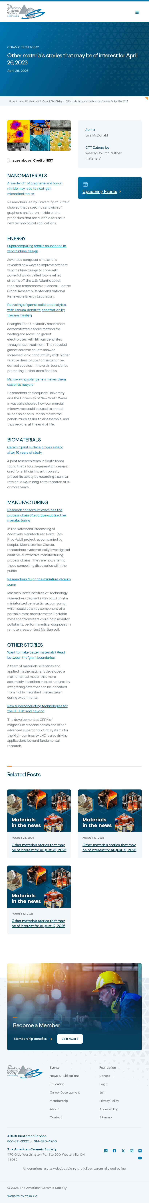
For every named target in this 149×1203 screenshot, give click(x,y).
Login (103, 1084)
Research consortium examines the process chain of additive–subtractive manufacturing (36, 515)
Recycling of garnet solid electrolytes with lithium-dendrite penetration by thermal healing (36, 309)
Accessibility (108, 1109)
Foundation (107, 1068)
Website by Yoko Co (22, 1196)
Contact (56, 1117)
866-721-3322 (18, 1141)
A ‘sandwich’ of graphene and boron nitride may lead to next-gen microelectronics (34, 188)
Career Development (65, 1092)
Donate (104, 1076)
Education (57, 1084)
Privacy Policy (109, 1101)
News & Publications (29, 101)
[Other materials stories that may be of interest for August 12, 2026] (39, 886)
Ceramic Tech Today (52, 101)
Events (55, 1068)
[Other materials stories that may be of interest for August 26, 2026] (39, 810)
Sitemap (105, 1117)
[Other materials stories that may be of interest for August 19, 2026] (110, 810)
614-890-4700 (45, 1141)
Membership (59, 1101)
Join (102, 1092)
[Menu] (138, 12)
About (54, 1109)
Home (12, 101)
